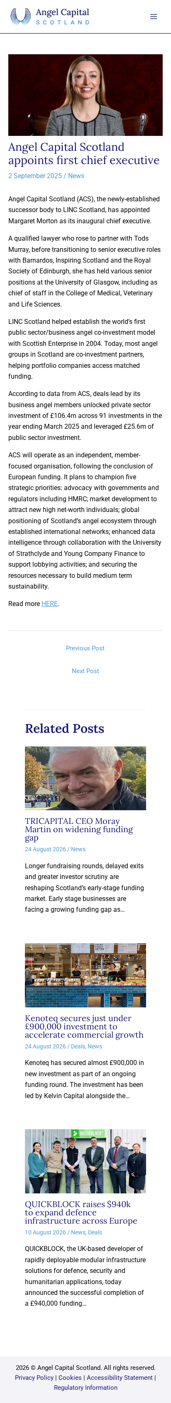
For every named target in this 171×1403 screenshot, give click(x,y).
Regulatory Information (85, 1387)
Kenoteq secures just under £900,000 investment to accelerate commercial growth (84, 1026)
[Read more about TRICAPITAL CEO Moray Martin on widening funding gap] (85, 778)
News (76, 176)
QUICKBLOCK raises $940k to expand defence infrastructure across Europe (83, 1212)
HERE (50, 604)
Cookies (70, 1377)
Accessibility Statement (120, 1377)
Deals (78, 1046)
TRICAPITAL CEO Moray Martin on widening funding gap (79, 829)
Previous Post (85, 648)
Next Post (85, 671)
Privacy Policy (34, 1377)
